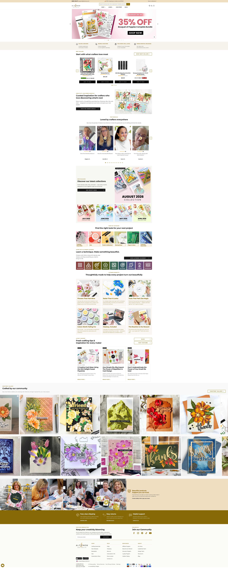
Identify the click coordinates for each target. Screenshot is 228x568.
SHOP (103, 7)
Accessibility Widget (94, 566)
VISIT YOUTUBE (143, 342)
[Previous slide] (70, 24)
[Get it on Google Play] (86, 558)
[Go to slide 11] (121, 40)
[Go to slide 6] (113, 40)
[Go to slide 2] (106, 40)
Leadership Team (142, 548)
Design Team (141, 551)
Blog (139, 556)
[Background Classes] (80, 266)
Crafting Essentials (95, 546)
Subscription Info (111, 553)
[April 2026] (142, 213)
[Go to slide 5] (111, 40)
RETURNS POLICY (110, 520)
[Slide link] (114, 24)
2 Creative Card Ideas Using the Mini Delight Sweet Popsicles (88, 369)
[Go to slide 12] (123, 40)
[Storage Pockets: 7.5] (140, 65)
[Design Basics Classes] (88, 266)
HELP (108, 543)
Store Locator (110, 556)
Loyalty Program (126, 553)
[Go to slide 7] (114, 40)
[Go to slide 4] (109, 40)
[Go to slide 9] (118, 40)
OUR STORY (119, 7)
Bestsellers (94, 551)
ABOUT (140, 543)
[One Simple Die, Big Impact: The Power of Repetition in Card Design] (113, 356)
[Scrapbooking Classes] (148, 266)
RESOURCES (125, 543)
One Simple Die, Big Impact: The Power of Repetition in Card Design (113, 369)
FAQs (108, 546)
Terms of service (100, 564)
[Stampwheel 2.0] (105, 65)
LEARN (110, 7)
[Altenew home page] (76, 5)
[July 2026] (86, 213)
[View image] (29, 396)
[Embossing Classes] (114, 266)
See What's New (91, 190)
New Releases (94, 548)
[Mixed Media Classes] (131, 266)
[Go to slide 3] (108, 40)
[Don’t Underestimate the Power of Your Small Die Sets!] (138, 356)
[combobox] (112, 4)
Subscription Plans (95, 556)
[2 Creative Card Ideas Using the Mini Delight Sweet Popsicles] (88, 356)
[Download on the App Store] (79, 558)
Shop (92, 543)
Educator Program (126, 551)
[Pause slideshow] (154, 37)
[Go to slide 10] (119, 40)
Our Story (140, 546)
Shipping (109, 548)
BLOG (126, 7)
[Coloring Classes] (97, 266)
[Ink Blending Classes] (123, 266)
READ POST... (82, 379)
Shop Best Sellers (142, 54)
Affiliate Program (126, 546)
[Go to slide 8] (116, 40)
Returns (109, 551)
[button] (112, 85)
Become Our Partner (127, 548)
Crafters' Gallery (216, 391)
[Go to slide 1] (104, 40)
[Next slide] (158, 24)
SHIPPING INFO (83, 520)
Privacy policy (92, 564)
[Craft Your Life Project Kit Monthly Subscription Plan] (87, 65)
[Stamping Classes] (139, 266)
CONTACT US (136, 520)
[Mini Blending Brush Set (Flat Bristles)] (123, 65)
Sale (92, 553)
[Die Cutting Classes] (105, 266)
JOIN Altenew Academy (138, 258)
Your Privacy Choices (110, 564)
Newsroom (140, 553)
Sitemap (118, 564)
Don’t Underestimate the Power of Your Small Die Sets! (137, 369)
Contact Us (109, 558)
